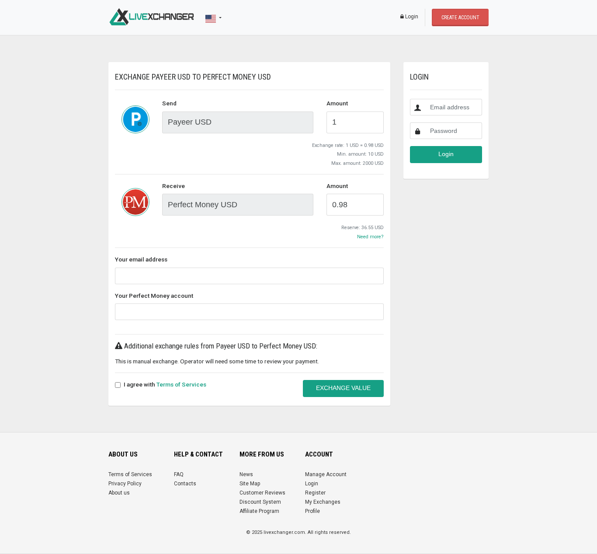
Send (169, 103)
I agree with (165, 384)
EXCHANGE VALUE (343, 388)
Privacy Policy (125, 484)
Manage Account (326, 474)
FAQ (179, 474)
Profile (312, 511)
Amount (337, 103)
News (246, 474)
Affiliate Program (259, 511)
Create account (460, 17)
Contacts (185, 484)
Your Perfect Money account (154, 295)
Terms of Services (181, 384)
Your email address (141, 259)
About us (119, 493)
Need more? (370, 237)
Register (315, 493)
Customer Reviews (262, 493)
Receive (173, 185)
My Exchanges (322, 502)
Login (411, 17)
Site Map (249, 484)
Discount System (260, 502)
